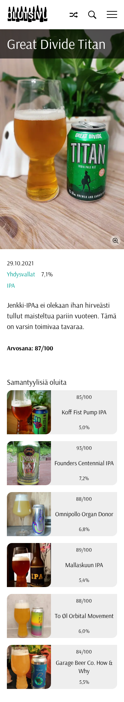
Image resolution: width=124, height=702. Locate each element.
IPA (11, 285)
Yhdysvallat (21, 274)
